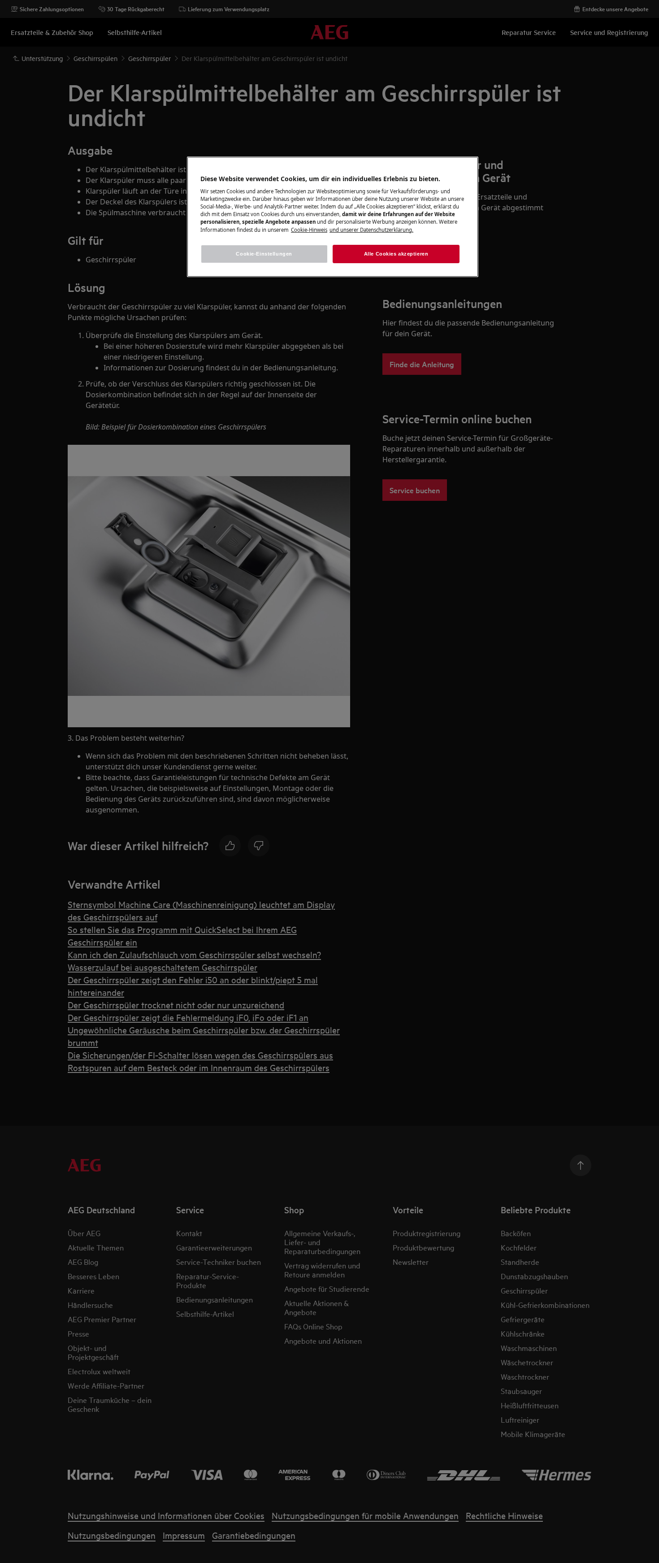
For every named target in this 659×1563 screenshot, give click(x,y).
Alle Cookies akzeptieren (396, 253)
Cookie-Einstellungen (264, 253)
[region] (332, 217)
